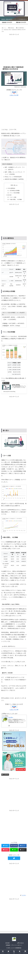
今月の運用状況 (11, 188)
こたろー (10, 717)
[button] (25, 454)
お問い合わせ (20, 943)
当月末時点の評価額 (15, 190)
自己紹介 (7, 943)
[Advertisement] (14, 50)
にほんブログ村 (14, 95)
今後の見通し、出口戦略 (16, 199)
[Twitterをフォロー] (9, 726)
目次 (12, 185)
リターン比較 (13, 197)
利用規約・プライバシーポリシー (14, 945)
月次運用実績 (6, 774)
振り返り (9, 195)
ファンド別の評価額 (15, 192)
